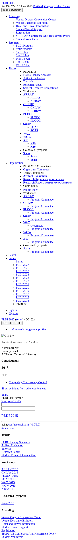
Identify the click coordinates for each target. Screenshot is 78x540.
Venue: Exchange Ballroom (32, 22)
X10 (33, 143)
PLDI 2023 (22, 277)
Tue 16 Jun (22, 61)
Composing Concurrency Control (28, 382)
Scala (33, 156)
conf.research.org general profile (27, 329)
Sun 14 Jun (22, 55)
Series (19, 261)
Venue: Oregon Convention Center (36, 19)
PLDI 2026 (22, 268)
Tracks (12, 68)
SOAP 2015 (8, 479)
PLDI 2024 (22, 274)
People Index (30, 189)
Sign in (13, 310)
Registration (23, 32)
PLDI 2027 (22, 264)
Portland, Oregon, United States (51, 6)
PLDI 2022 (22, 281)
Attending (14, 16)
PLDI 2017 (22, 297)
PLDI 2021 (22, 284)
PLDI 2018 (22, 294)
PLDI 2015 (8, 319)
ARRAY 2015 (9, 469)
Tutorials (28, 81)
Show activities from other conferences (23, 388)
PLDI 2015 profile (12, 323)
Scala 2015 (7, 503)
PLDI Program (24, 45)
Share (4, 394)
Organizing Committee (36, 169)
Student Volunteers (27, 39)
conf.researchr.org (18, 424)
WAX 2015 (8, 482)
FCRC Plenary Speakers (37, 74)
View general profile (11, 401)
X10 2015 (7, 488)
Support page (8, 428)
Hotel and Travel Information (32, 26)
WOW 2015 (8, 485)
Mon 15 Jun (23, 58)
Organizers (36, 225)
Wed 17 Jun (23, 65)
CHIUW (35, 107)
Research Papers (32, 84)
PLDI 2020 (22, 287)
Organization (16, 162)
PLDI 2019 (22, 290)
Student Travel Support (29, 29)
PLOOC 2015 (9, 475)
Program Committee (42, 199)
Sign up (13, 313)
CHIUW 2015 (9, 472)
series (19, 319)
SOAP (34, 127)
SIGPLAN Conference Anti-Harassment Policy (43, 35)
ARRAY (35, 97)
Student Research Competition (40, 87)
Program (14, 42)
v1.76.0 (34, 424)
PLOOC (35, 117)
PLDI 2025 (22, 271)
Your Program (24, 48)
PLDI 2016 (22, 300)
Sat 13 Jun (22, 52)
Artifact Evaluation (34, 78)
